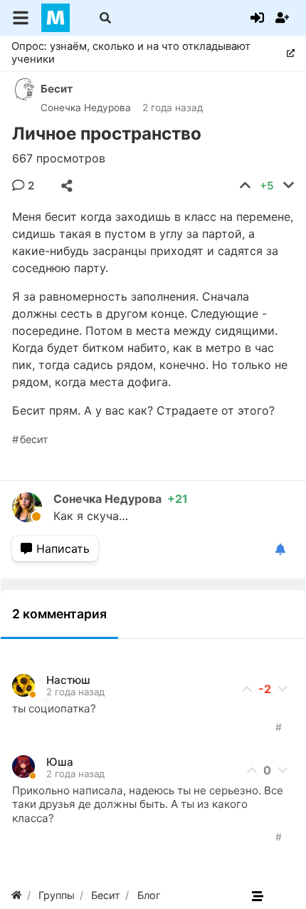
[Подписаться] (280, 549)
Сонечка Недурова (86, 107)
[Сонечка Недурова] (32, 507)
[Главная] (16, 895)
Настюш (68, 680)
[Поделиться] (67, 185)
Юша (59, 762)
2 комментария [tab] (59, 613)
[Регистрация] (282, 18)
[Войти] (257, 18)
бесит (34, 439)
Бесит (57, 88)
